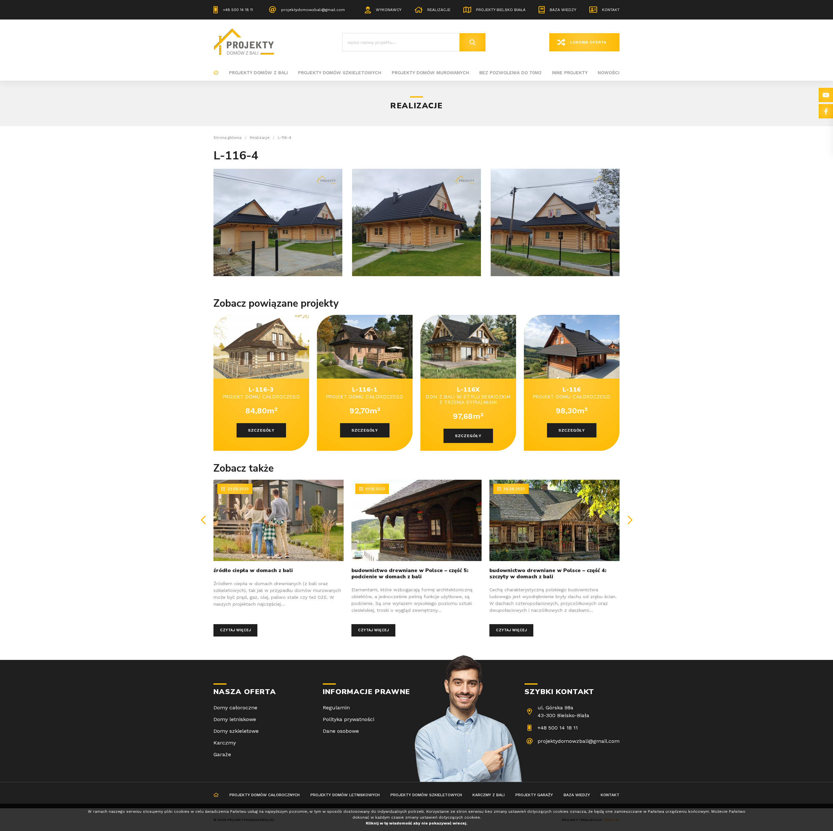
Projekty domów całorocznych (264, 795)
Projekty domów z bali (258, 72)
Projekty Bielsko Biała (501, 9)
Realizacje (438, 9)
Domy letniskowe (234, 719)
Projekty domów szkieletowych (339, 72)
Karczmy (224, 743)
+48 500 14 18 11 (238, 9)
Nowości (609, 72)
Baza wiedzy (563, 9)
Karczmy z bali (488, 795)
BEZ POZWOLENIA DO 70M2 (510, 72)
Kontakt (611, 9)
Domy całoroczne (235, 707)
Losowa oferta (588, 42)
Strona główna (216, 73)
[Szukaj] (472, 42)
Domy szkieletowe (236, 731)
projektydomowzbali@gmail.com (313, 9)
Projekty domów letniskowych (345, 795)
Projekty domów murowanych (430, 72)
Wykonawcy (389, 9)
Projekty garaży (534, 795)
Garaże (222, 754)
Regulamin (336, 707)
